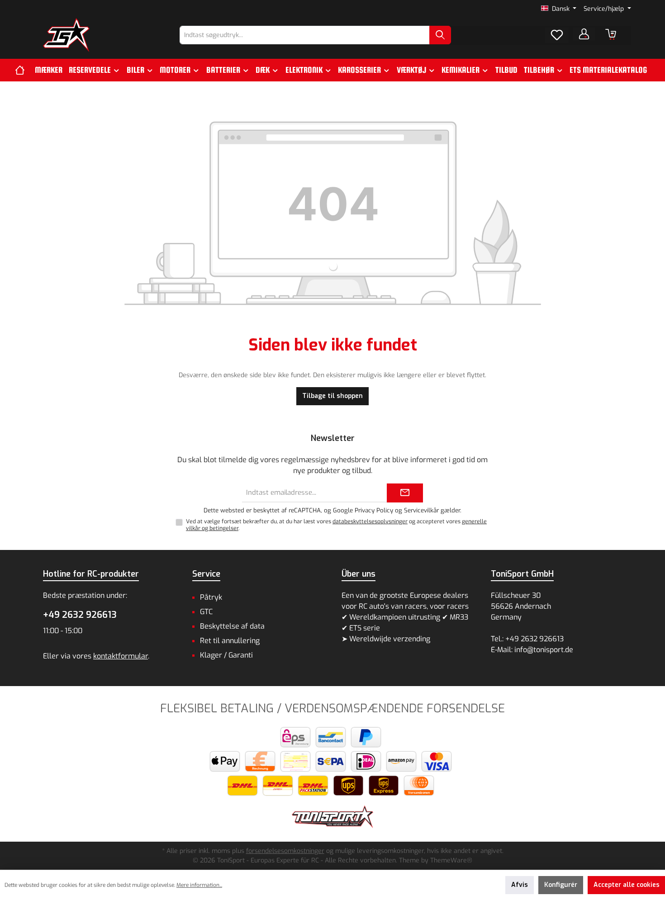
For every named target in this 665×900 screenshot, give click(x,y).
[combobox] (305, 35)
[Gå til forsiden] (66, 35)
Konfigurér (560, 885)
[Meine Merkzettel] (557, 35)
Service (206, 573)
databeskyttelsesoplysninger (370, 521)
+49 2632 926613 (80, 615)
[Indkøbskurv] (610, 34)
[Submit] (405, 493)
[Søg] (440, 35)
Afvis (519, 885)
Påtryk (211, 597)
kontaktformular (120, 656)
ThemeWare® (451, 860)
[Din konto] (584, 34)
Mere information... (199, 885)
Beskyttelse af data (232, 626)
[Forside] (23, 70)
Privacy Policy (374, 510)
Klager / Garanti (226, 655)
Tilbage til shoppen (332, 396)
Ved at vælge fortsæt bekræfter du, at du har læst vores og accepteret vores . (336, 525)
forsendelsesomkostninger (285, 851)
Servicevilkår (421, 510)
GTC (206, 611)
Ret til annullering (230, 640)
